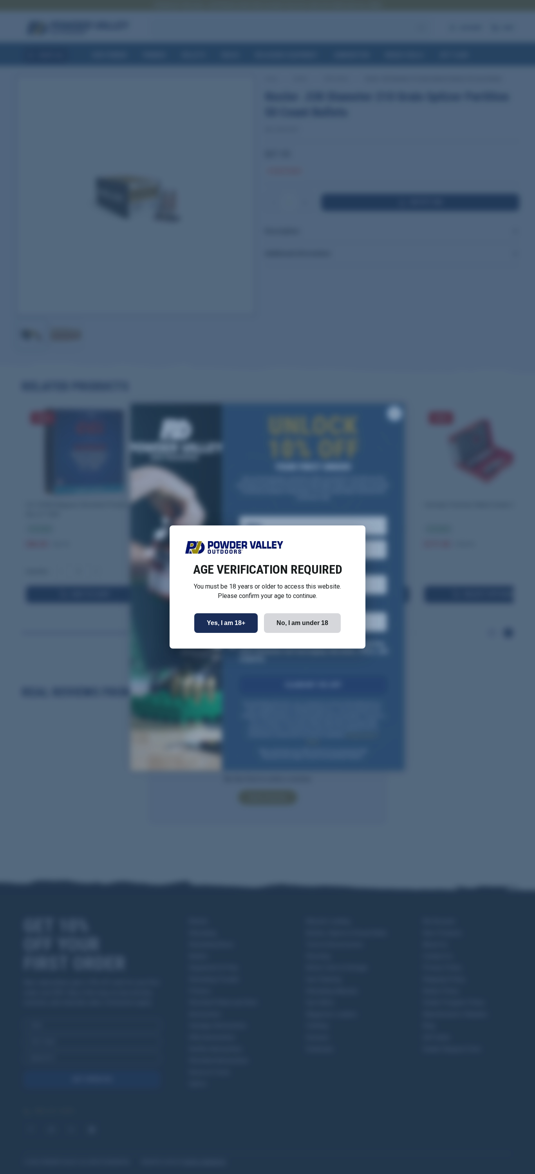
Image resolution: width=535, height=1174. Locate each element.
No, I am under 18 (302, 623)
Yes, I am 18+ (226, 623)
